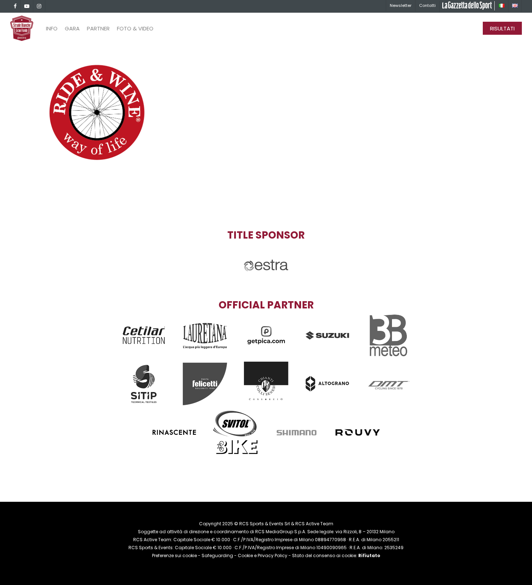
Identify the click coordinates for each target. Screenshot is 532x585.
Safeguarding (217, 555)
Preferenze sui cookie (174, 555)
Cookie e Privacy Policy (262, 555)
